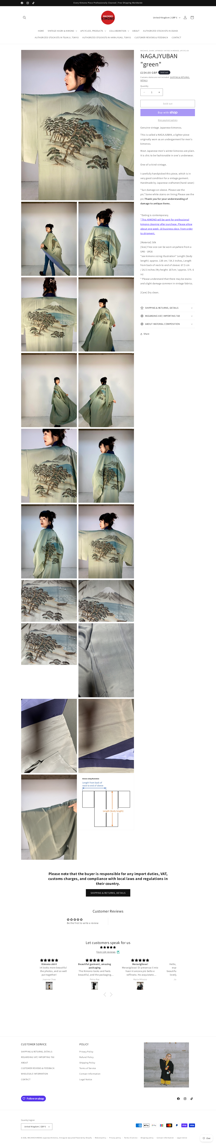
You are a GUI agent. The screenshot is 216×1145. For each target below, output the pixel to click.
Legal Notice (85, 1079)
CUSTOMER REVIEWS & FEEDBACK (37, 1068)
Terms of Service (87, 1068)
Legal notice (182, 1137)
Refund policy (100, 1137)
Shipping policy (147, 1137)
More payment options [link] (167, 120)
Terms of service (130, 1137)
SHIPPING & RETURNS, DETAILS (108, 892)
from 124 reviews (106, 952)
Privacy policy (115, 1137)
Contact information (165, 1137)
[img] (108, 947)
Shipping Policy (87, 1062)
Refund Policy (86, 1057)
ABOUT (24, 1062)
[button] (24, 17)
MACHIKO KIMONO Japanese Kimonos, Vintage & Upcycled (51, 1138)
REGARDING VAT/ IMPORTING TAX (37, 1057)
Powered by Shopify (84, 1138)
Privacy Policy (86, 1051)
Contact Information (89, 1073)
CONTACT (25, 1079)
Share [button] (146, 333)
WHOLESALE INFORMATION (34, 1073)
